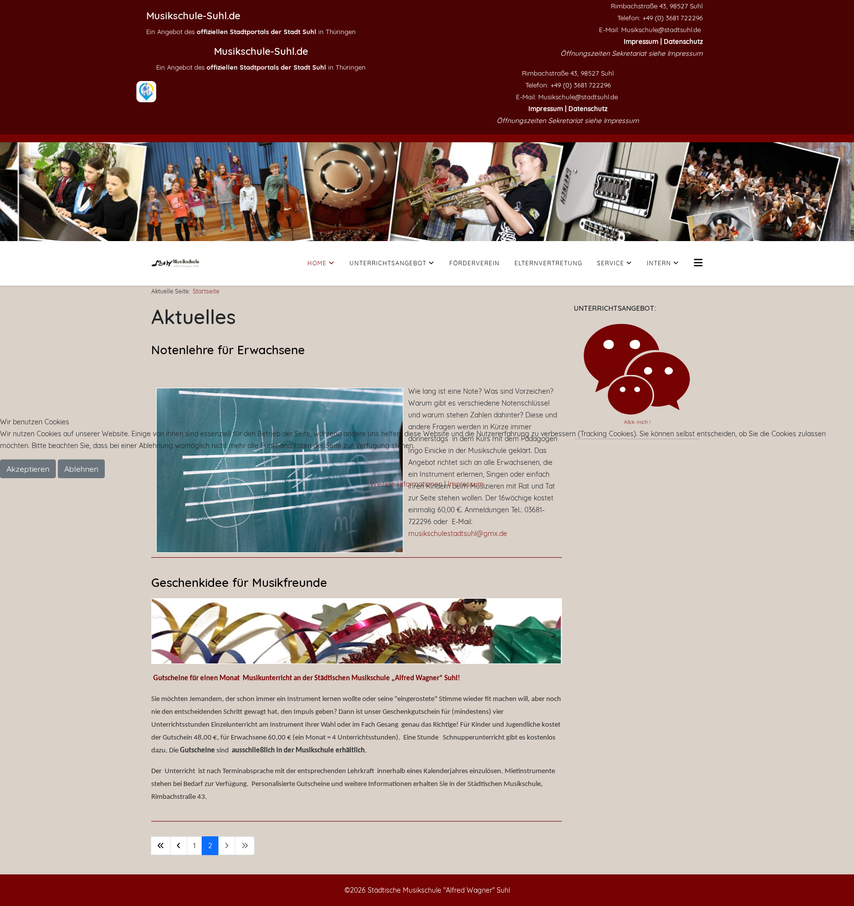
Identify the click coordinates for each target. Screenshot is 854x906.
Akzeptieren (27, 469)
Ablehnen (81, 469)
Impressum (466, 484)
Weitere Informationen (406, 484)
